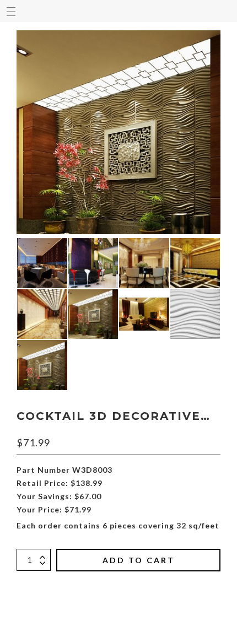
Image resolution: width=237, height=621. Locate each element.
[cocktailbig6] (144, 314)
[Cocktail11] (93, 263)
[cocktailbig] (144, 263)
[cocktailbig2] (195, 263)
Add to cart (139, 560)
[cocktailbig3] (42, 314)
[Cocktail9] (42, 263)
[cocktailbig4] (93, 314)
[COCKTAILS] (195, 314)
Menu (11, 11)
